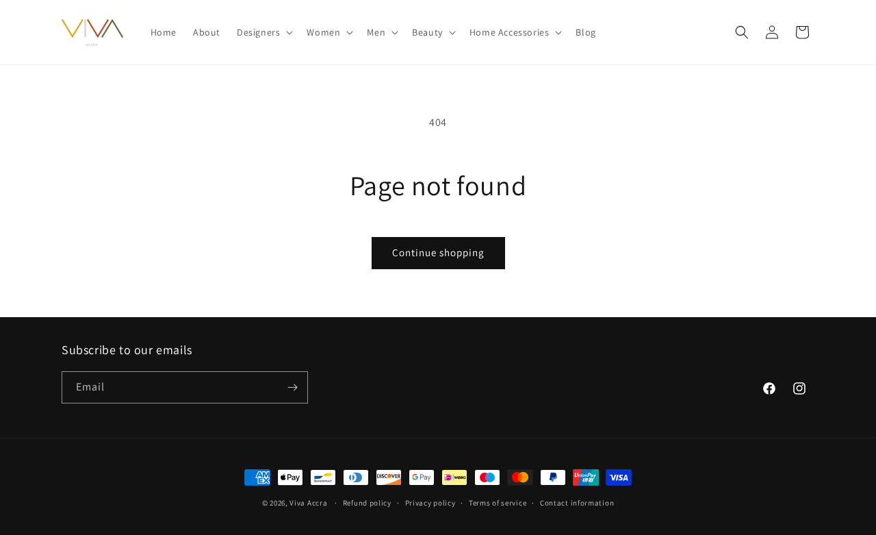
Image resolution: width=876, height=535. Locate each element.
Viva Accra (308, 503)
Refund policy (367, 503)
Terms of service (497, 503)
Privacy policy (430, 503)
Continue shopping (438, 252)
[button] (263, 32)
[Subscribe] (292, 387)
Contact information (577, 503)
